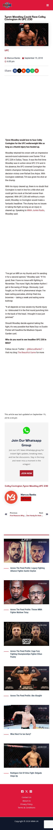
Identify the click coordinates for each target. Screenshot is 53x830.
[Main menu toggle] (47, 5)
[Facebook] (22, 791)
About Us (27, 801)
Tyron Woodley (31, 486)
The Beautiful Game (27, 352)
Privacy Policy (26, 804)
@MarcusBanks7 (34, 349)
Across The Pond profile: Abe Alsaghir (26, 695)
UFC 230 (43, 486)
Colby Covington (14, 486)
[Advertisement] (26, 111)
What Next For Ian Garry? (20, 734)
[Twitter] (26, 791)
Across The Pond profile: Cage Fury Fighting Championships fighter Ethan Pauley (26, 654)
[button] (15, 71)
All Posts (26, 499)
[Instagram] (30, 791)
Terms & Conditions (26, 808)
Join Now (26, 473)
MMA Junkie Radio (35, 210)
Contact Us (26, 797)
